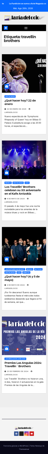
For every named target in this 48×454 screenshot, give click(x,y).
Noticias (38, 269)
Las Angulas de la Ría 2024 (15, 359)
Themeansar (24, 449)
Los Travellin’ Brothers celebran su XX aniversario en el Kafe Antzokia (22, 190)
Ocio (27, 183)
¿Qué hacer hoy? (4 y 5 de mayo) (22, 278)
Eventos (26, 272)
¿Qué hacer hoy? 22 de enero (20, 102)
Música (8, 183)
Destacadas (10, 96)
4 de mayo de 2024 (16, 285)
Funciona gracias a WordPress (16, 446)
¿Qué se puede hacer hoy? (14, 269)
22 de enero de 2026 (17, 109)
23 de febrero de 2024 (18, 371)
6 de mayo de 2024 (16, 199)
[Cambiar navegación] (26, 28)
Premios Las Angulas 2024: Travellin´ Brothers (23, 364)
